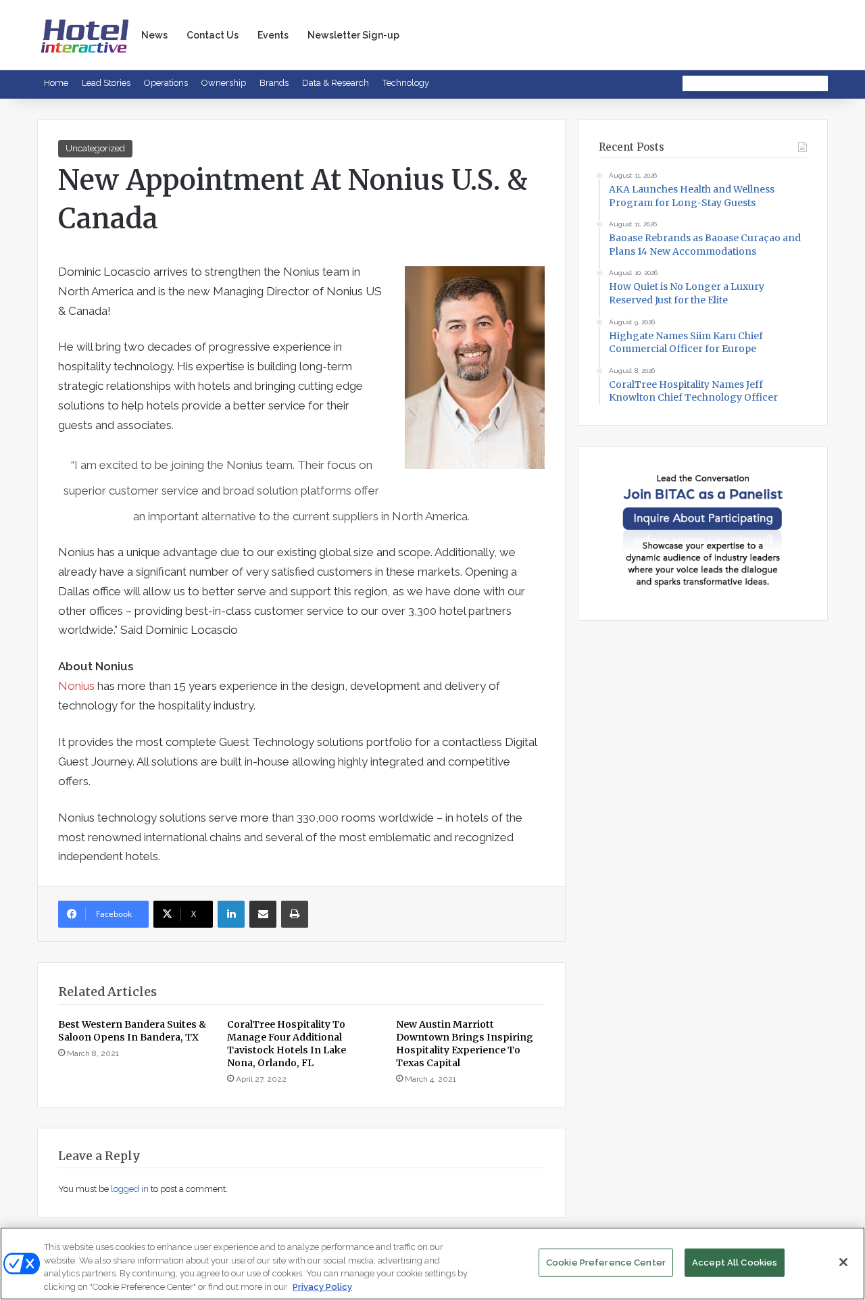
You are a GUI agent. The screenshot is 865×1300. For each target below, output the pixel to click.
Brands (274, 83)
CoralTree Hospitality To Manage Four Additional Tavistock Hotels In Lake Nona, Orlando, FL (286, 1043)
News (154, 35)
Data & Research (335, 83)
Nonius (76, 686)
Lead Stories (106, 83)
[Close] (843, 1262)
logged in (130, 1189)
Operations (166, 83)
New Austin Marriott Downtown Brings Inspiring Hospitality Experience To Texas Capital (464, 1043)
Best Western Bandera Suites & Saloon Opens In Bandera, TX (132, 1030)
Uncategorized (95, 148)
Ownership (223, 83)
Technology (405, 83)
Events (273, 35)
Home (56, 83)
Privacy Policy (322, 1286)
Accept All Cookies (734, 1262)
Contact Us (213, 35)
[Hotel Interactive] (84, 34)
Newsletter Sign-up (353, 35)
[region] (432, 1263)
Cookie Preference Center (606, 1262)
